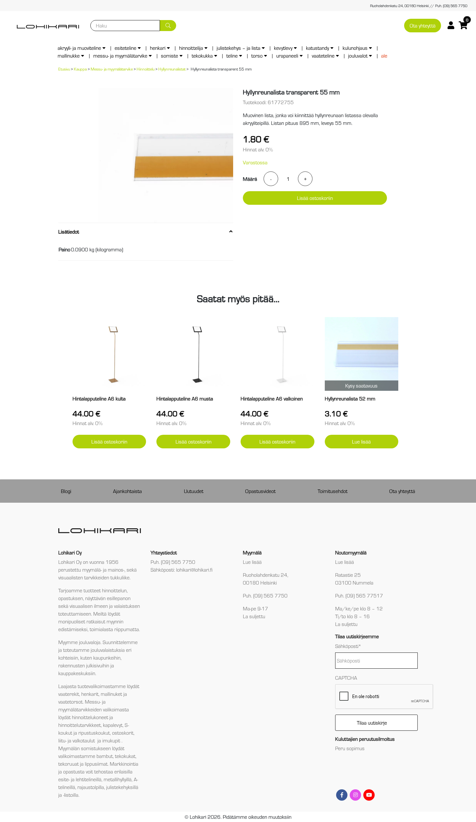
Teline (232, 55)
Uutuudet (193, 491)
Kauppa (80, 68)
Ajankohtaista (127, 491)
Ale (384, 55)
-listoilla (70, 794)
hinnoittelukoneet (90, 717)
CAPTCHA (346, 677)
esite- (64, 779)
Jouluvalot (358, 55)
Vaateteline (323, 55)
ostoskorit (122, 732)
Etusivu (64, 68)
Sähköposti (348, 645)
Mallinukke (69, 55)
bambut (104, 755)
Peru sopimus (350, 748)
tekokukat (125, 755)
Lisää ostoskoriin (315, 197)
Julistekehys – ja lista (238, 47)
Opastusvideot (260, 491)
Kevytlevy (283, 47)
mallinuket (111, 693)
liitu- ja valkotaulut (77, 740)
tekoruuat (68, 763)
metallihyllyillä (117, 779)
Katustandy (317, 47)
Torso (257, 55)
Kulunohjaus (355, 47)
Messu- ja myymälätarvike (120, 55)
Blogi (66, 491)
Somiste (169, 55)
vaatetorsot (70, 701)
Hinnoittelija (191, 47)
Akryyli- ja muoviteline (79, 47)
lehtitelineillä (88, 779)
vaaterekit (68, 693)
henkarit (89, 693)
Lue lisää (361, 441)
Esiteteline (125, 47)
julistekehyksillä (122, 787)
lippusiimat (96, 763)
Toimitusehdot (332, 491)
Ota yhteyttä (423, 25)
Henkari (157, 47)
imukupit (111, 740)
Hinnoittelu (145, 68)
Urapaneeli (287, 55)
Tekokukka (202, 55)
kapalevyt (112, 724)
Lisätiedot (68, 231)
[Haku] (168, 25)
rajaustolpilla (90, 787)
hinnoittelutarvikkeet (79, 724)
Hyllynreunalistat (172, 68)
